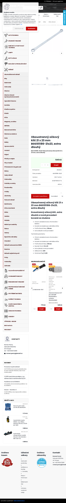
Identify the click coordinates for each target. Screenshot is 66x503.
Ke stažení (54, 196)
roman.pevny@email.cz (14, 353)
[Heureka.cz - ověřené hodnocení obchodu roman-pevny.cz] (41, 463)
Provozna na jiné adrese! (12, 367)
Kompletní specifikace (40, 196)
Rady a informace (46, 15)
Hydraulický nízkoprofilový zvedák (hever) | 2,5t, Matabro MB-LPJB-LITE (19, 436)
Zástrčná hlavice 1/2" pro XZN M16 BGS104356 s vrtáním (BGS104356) (55, 296)
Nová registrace (58, 1)
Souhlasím (31, 28)
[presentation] (32, 53)
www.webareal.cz (19, 501)
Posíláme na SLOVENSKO (12, 381)
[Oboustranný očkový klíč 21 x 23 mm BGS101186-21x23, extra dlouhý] (47, 40)
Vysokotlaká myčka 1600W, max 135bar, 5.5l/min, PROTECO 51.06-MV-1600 (20, 422)
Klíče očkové (52, 22)
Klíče (44, 22)
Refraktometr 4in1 (37, 289)
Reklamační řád (57, 15)
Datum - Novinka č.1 (10, 390)
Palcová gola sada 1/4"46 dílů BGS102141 (19, 406)
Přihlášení (48, 1)
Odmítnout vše (19, 28)
